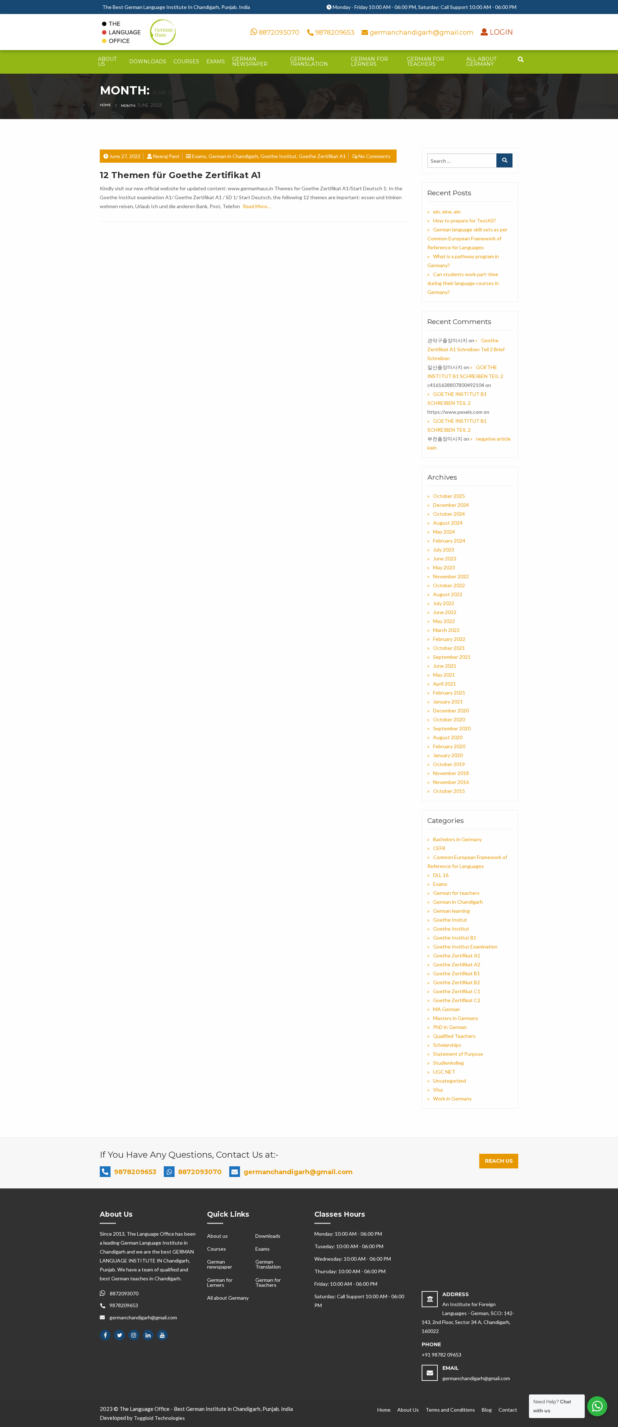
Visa (438, 1090)
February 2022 (449, 639)
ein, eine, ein (447, 212)
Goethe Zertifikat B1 (456, 973)
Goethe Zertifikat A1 (322, 156)
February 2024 (449, 541)
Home (105, 105)
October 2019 (449, 764)
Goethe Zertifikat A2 (456, 964)
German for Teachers (425, 61)
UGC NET (444, 1072)
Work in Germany (452, 1098)
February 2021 (449, 693)
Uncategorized (449, 1081)
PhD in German (450, 1027)
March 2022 (446, 630)
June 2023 (444, 558)
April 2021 (444, 684)
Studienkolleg (448, 1063)
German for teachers (456, 893)
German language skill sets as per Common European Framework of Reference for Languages (467, 238)
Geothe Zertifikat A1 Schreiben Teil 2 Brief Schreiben (466, 349)
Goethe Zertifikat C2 (456, 1000)
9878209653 (334, 32)
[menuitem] (110, 62)
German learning (451, 911)
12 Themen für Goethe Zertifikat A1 (180, 175)
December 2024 (451, 505)
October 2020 (449, 719)
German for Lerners (369, 61)
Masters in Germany (455, 1018)
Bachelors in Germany (457, 839)
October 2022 (449, 585)
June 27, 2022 (125, 156)
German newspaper (250, 61)
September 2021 (452, 657)
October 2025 (449, 496)
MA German (446, 1009)
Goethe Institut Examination (465, 946)
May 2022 (444, 621)
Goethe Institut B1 (454, 938)
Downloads (147, 61)
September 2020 (452, 728)
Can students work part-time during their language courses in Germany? (463, 283)
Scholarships (447, 1045)
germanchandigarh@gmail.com (421, 32)
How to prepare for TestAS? (464, 220)
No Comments (374, 156)
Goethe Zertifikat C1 (456, 991)
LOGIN (500, 32)
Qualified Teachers (454, 1036)
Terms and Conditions (450, 1410)
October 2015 (449, 791)
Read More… (257, 206)
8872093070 (278, 32)
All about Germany (481, 61)
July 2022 (443, 603)
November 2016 (451, 782)
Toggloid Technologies (159, 1418)
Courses (186, 61)
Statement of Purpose (458, 1054)
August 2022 (447, 594)
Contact (508, 1410)
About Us (408, 1410)
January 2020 (448, 755)
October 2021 (449, 648)
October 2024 (449, 514)
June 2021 (444, 666)
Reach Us (499, 1161)
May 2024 (444, 532)
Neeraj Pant (166, 156)
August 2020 (447, 737)
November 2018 (451, 773)
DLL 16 (440, 875)
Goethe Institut (278, 156)
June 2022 (444, 612)
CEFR (439, 848)
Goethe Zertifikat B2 (456, 982)
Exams (215, 61)
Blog (487, 1410)
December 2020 (451, 710)
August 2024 (447, 523)
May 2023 (444, 567)
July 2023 (443, 549)
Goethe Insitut (450, 920)
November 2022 (451, 576)
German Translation (309, 61)
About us (107, 61)
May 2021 (444, 675)
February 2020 (449, 746)
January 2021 (448, 701)
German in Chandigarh (233, 156)
